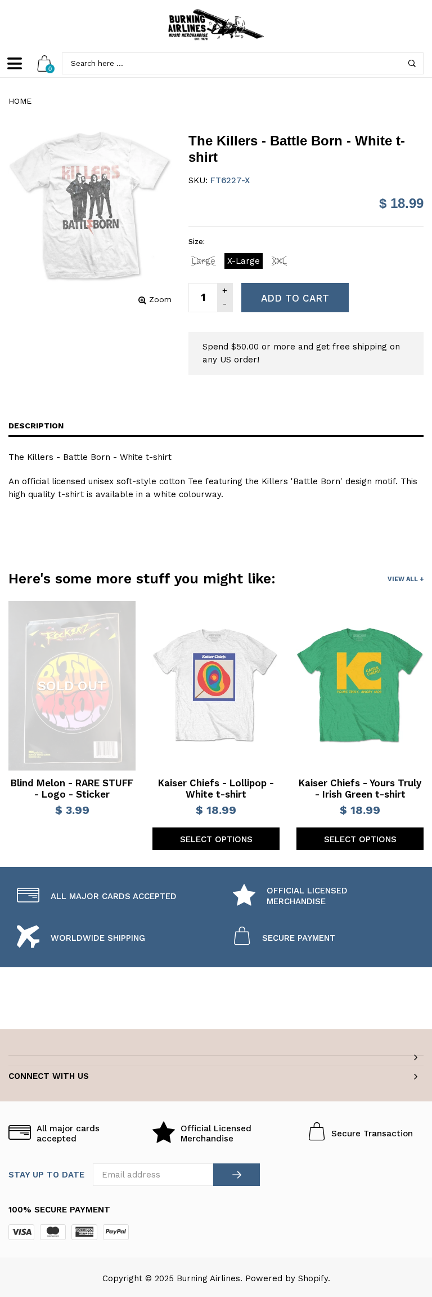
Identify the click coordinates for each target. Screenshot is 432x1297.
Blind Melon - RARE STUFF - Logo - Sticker (72, 788)
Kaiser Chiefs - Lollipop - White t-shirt (216, 788)
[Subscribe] (236, 1174)
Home (20, 100)
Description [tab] (36, 425)
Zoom (160, 299)
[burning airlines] (216, 24)
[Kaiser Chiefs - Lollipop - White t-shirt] (216, 685)
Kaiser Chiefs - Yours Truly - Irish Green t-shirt (360, 788)
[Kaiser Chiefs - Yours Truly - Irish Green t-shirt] (360, 685)
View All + (406, 579)
